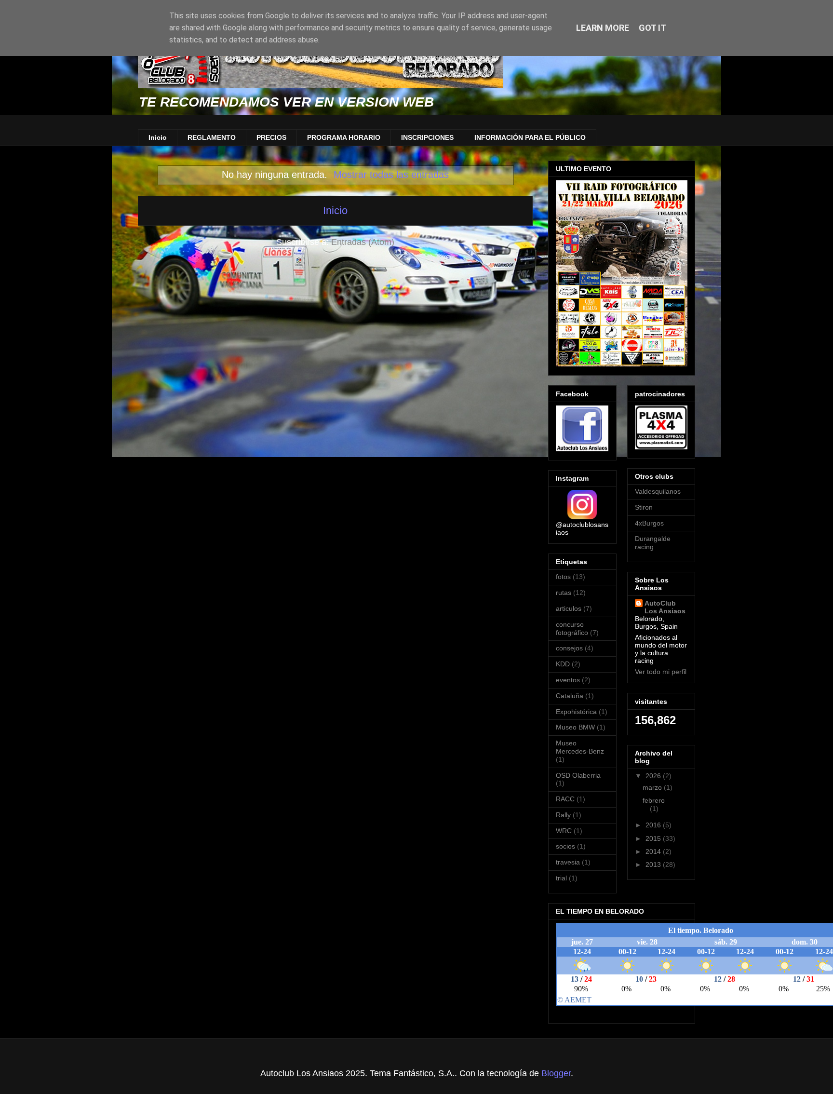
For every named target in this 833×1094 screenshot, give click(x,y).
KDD (563, 664)
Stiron (644, 507)
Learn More (602, 28)
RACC (565, 799)
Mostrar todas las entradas (391, 174)
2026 (654, 776)
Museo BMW (575, 727)
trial (561, 878)
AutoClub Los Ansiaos (665, 607)
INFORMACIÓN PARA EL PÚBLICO (530, 137)
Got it (652, 28)
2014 (654, 851)
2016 (654, 825)
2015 (654, 838)
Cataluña (569, 696)
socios (565, 846)
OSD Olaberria (578, 775)
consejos (569, 648)
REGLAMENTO (212, 137)
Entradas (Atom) (362, 242)
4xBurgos (649, 523)
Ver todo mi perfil (660, 671)
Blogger (556, 1073)
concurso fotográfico (572, 628)
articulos (568, 608)
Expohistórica (576, 712)
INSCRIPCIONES (427, 137)
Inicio (157, 137)
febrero (654, 800)
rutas (563, 592)
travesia (568, 862)
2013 (654, 864)
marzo (653, 787)
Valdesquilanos (658, 491)
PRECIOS (271, 137)
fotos (563, 577)
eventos (568, 680)
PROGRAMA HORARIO (343, 137)
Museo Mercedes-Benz (580, 747)
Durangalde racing (653, 543)
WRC (564, 831)
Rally (563, 815)
